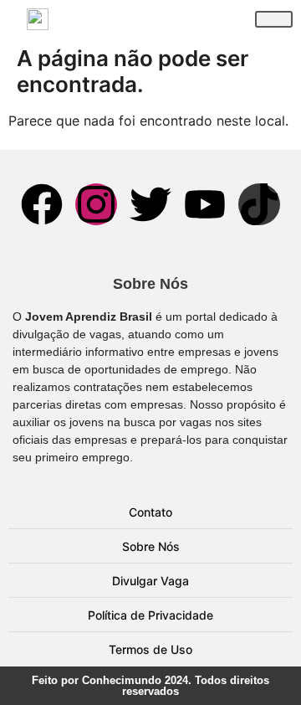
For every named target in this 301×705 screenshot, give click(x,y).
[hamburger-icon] (274, 19)
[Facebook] (42, 204)
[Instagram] (96, 204)
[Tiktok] (259, 204)
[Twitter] (150, 204)
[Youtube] (205, 204)
